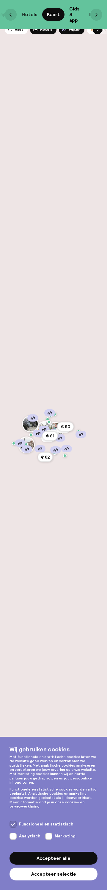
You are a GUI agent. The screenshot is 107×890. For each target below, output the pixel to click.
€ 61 (50, 436)
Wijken (74, 29)
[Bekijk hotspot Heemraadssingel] (31, 434)
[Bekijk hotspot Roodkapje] (13, 443)
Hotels (29, 14)
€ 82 (45, 457)
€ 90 (65, 426)
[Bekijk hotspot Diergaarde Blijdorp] (30, 424)
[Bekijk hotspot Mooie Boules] (47, 419)
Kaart (53, 14)
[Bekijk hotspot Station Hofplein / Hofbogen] (49, 422)
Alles (19, 29)
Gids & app (74, 14)
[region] (53, 445)
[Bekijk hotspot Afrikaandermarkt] (65, 455)
